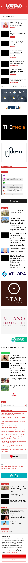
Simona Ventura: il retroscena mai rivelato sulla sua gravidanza (17, 24)
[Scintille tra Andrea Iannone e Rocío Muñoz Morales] (5, 72)
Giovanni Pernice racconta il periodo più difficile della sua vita (13, 442)
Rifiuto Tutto (14, 560)
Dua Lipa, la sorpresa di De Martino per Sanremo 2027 (13, 446)
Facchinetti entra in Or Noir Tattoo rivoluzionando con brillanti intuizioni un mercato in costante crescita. (18, 239)
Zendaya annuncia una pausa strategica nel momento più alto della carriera (16, 53)
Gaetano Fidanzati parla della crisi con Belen (17, 522)
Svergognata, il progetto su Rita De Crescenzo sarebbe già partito (11, 437)
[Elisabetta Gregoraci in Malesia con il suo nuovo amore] (5, 511)
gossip (14, 74)
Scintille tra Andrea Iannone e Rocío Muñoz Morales (16, 71)
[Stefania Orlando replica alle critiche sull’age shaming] (5, 517)
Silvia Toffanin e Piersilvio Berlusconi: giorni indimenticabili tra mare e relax (13, 430)
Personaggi (12, 27)
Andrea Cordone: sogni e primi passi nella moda (17, 62)
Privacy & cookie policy (11, 552)
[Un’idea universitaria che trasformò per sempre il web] (5, 501)
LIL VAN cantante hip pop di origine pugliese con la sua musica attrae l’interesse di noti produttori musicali (18, 261)
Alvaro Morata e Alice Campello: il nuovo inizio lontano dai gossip (13, 426)
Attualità (12, 82)
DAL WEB (4, 208)
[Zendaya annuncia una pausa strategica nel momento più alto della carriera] (5, 53)
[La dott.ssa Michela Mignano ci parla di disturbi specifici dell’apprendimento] (5, 358)
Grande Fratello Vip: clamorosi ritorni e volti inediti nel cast (13, 413)
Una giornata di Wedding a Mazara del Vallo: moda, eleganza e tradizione (18, 212)
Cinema (11, 57)
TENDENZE (5, 484)
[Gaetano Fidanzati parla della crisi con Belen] (5, 523)
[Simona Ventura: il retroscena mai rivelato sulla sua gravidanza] (5, 25)
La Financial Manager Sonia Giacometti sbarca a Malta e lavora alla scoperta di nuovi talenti (18, 489)
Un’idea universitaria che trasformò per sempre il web (18, 500)
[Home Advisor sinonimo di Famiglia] (5, 388)
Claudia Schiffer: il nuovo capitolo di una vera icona (13, 450)
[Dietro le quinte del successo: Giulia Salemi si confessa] (5, 34)
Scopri (24, 207)
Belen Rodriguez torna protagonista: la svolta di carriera (17, 43)
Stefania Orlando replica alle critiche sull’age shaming (18, 516)
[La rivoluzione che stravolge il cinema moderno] (5, 81)
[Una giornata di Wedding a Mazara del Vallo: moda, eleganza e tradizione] (5, 213)
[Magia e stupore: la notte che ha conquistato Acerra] (5, 496)
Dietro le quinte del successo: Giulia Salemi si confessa (17, 33)
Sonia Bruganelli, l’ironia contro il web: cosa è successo (13, 418)
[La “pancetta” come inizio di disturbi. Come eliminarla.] (5, 380)
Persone (11, 65)
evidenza (15, 65)
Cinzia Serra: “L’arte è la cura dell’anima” (13, 434)
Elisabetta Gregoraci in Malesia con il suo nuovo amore (17, 511)
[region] (14, 548)
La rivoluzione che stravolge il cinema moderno (18, 79)
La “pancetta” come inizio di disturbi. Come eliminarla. (18, 378)
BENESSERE (5, 353)
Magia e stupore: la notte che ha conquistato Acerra (18, 494)
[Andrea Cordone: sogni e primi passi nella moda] (5, 64)
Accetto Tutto (14, 556)
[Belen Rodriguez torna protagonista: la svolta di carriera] (5, 43)
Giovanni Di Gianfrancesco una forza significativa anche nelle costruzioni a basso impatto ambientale (18, 224)
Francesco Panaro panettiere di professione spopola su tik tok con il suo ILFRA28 (18, 249)
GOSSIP (4, 507)
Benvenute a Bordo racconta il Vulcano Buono (13, 422)
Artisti (14, 57)
